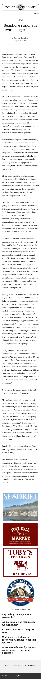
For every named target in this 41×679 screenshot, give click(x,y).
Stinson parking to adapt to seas (18, 631)
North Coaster (30, 665)
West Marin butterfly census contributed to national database (19, 650)
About (7, 665)
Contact (17, 665)
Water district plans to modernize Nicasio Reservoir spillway (19, 639)
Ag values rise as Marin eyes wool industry (19, 623)
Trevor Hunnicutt (21, 38)
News (20, 20)
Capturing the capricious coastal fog (16, 616)
